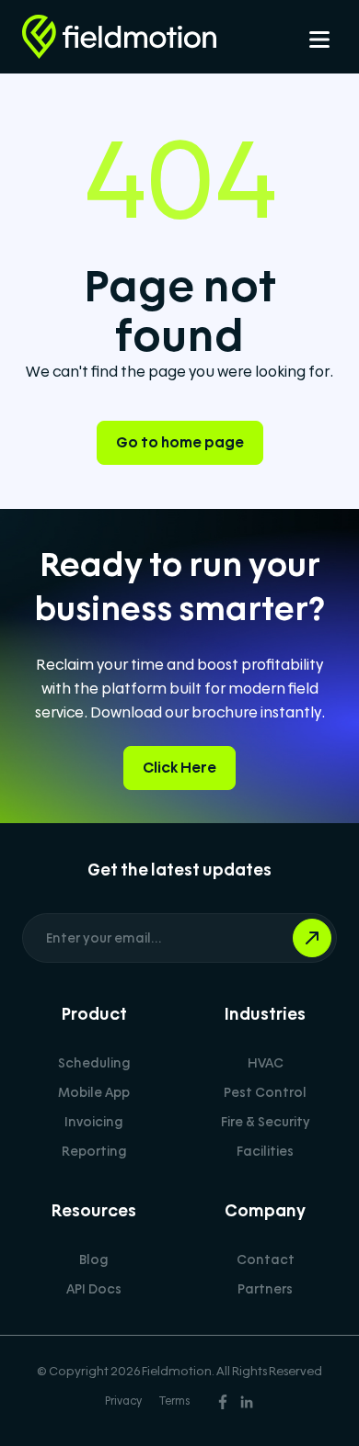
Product (94, 1013)
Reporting (94, 1151)
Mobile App (94, 1092)
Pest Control (265, 1092)
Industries (265, 1013)
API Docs (94, 1289)
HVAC (266, 1063)
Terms (174, 1401)
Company (265, 1210)
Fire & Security (265, 1121)
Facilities (265, 1151)
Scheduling (94, 1063)
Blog (94, 1259)
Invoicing (93, 1121)
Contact (266, 1259)
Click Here (179, 767)
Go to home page (180, 442)
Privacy (123, 1401)
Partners (265, 1289)
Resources (94, 1210)
